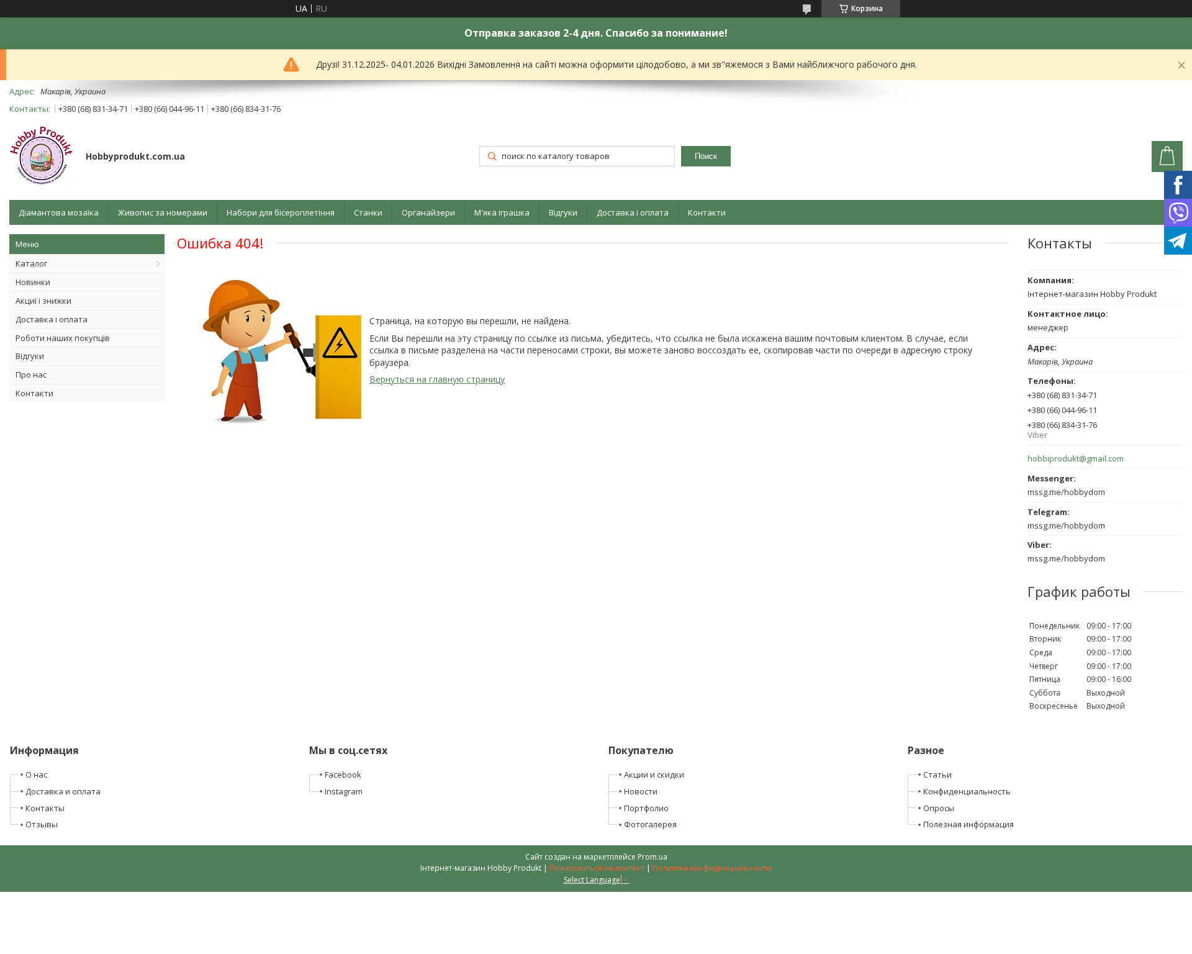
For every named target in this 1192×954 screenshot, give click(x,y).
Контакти (707, 212)
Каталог (31, 263)
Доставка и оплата (63, 791)
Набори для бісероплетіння (281, 212)
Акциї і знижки (43, 300)
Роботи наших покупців (63, 337)
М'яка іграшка (502, 212)
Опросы (938, 808)
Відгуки (563, 212)
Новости (640, 791)
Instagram (344, 791)
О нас (36, 774)
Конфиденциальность (967, 791)
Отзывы (41, 824)
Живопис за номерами (162, 212)
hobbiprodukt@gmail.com (1075, 458)
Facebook (343, 774)
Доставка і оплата (633, 212)
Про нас (31, 374)
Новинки (33, 282)
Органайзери (428, 212)
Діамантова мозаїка (59, 212)
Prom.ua (652, 857)
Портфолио (646, 808)
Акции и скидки (654, 774)
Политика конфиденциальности (712, 868)
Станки (368, 212)
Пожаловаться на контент (596, 868)
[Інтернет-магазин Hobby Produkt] (41, 157)
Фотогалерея (650, 824)
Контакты (45, 808)
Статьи (937, 774)
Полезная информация (968, 824)
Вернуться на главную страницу (437, 379)
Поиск (706, 156)
